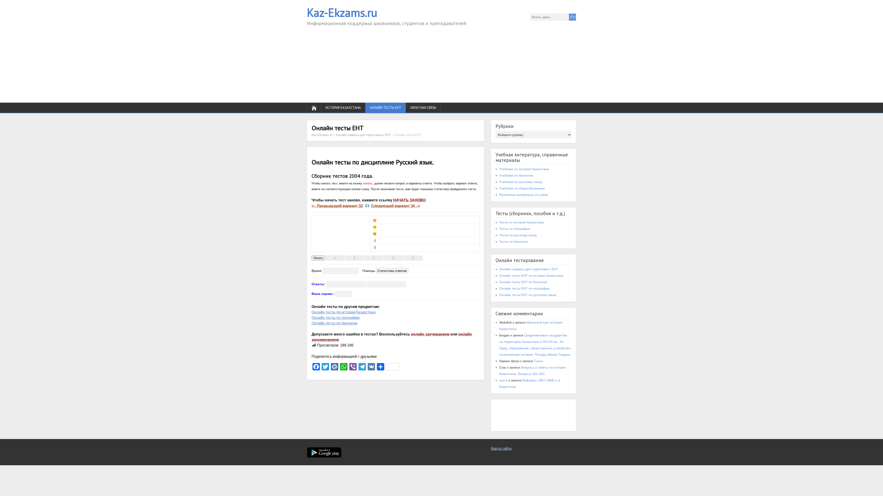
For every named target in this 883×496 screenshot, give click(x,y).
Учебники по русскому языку (520, 182)
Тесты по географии (514, 229)
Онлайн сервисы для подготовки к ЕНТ (528, 269)
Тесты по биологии (513, 241)
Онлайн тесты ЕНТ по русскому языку (527, 295)
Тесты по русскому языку (518, 235)
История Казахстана (343, 107)
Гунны (538, 361)
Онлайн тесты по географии (336, 318)
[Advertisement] (441, 61)
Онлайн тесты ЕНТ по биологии (523, 282)
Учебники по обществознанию (522, 188)
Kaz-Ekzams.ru (342, 12)
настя (503, 380)
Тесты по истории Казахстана (521, 222)
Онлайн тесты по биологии (334, 323)
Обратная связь (423, 107)
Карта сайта (501, 449)
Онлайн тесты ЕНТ (385, 107)
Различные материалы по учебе (523, 195)
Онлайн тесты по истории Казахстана (344, 312)
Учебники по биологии (516, 175)
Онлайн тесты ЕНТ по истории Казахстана (531, 275)
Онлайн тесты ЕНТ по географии (524, 288)
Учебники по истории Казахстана (524, 169)
